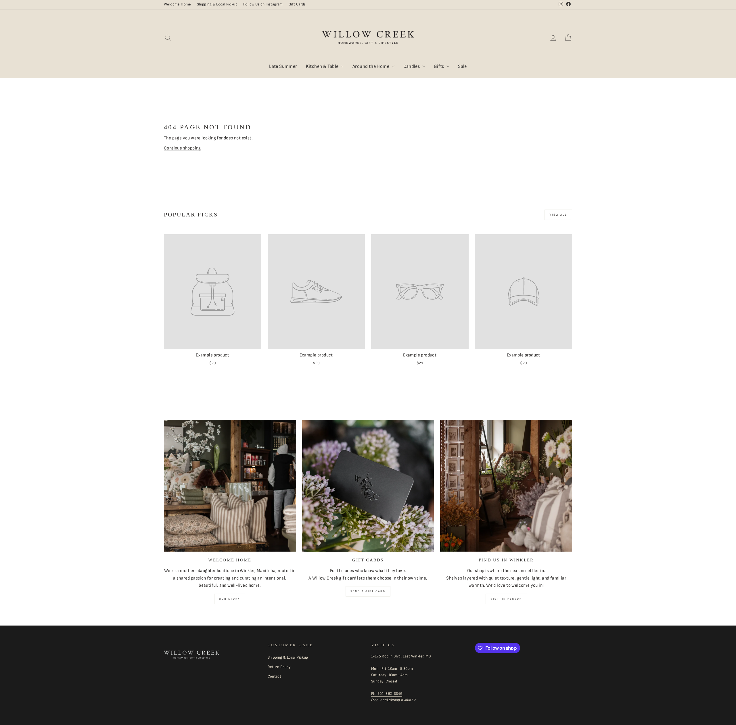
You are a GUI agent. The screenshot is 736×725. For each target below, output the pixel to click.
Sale (462, 66)
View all (558, 214)
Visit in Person (506, 599)
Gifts (439, 66)
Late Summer (283, 66)
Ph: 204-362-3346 (386, 693)
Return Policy (279, 667)
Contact (274, 676)
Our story (229, 599)
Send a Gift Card (368, 591)
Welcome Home (177, 4)
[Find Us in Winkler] (506, 486)
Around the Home (371, 66)
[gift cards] (368, 486)
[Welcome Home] (230, 486)
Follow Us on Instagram (263, 4)
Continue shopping (182, 148)
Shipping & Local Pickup (217, 4)
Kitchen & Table (323, 66)
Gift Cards (297, 4)
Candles (412, 66)
